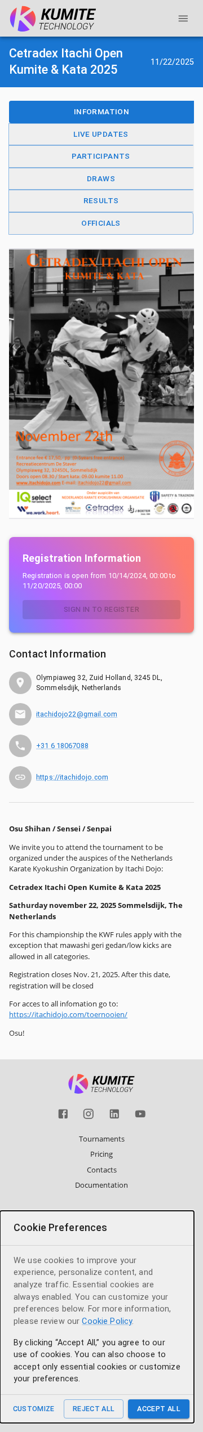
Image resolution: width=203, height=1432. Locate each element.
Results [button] (101, 200)
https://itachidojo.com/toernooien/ (68, 1014)
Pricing (101, 1154)
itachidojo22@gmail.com (76, 714)
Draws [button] (101, 178)
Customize (34, 1408)
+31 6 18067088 (62, 745)
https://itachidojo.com (72, 777)
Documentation (101, 1185)
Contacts (102, 1170)
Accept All (158, 1408)
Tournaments (102, 1139)
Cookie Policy (107, 1321)
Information (101, 111)
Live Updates (101, 133)
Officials (100, 222)
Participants (101, 155)
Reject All (94, 1408)
